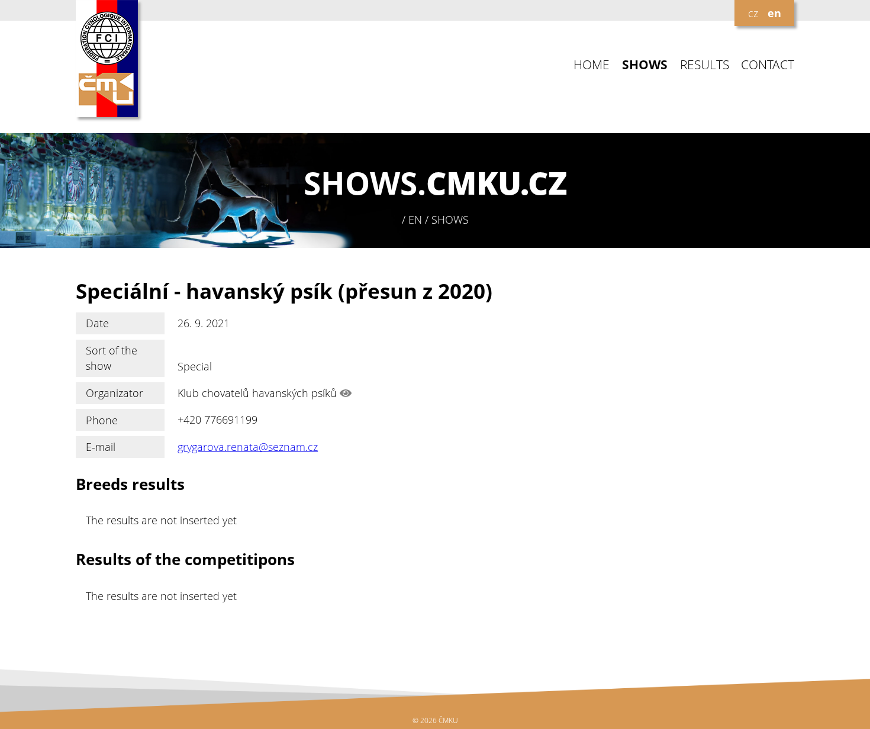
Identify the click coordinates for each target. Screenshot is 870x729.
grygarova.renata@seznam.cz (248, 447)
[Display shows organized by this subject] (346, 393)
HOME (591, 65)
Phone (102, 420)
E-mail (100, 447)
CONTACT (767, 65)
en (774, 13)
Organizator (114, 393)
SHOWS (645, 65)
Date (97, 323)
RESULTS (704, 65)
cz (753, 13)
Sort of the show (111, 358)
